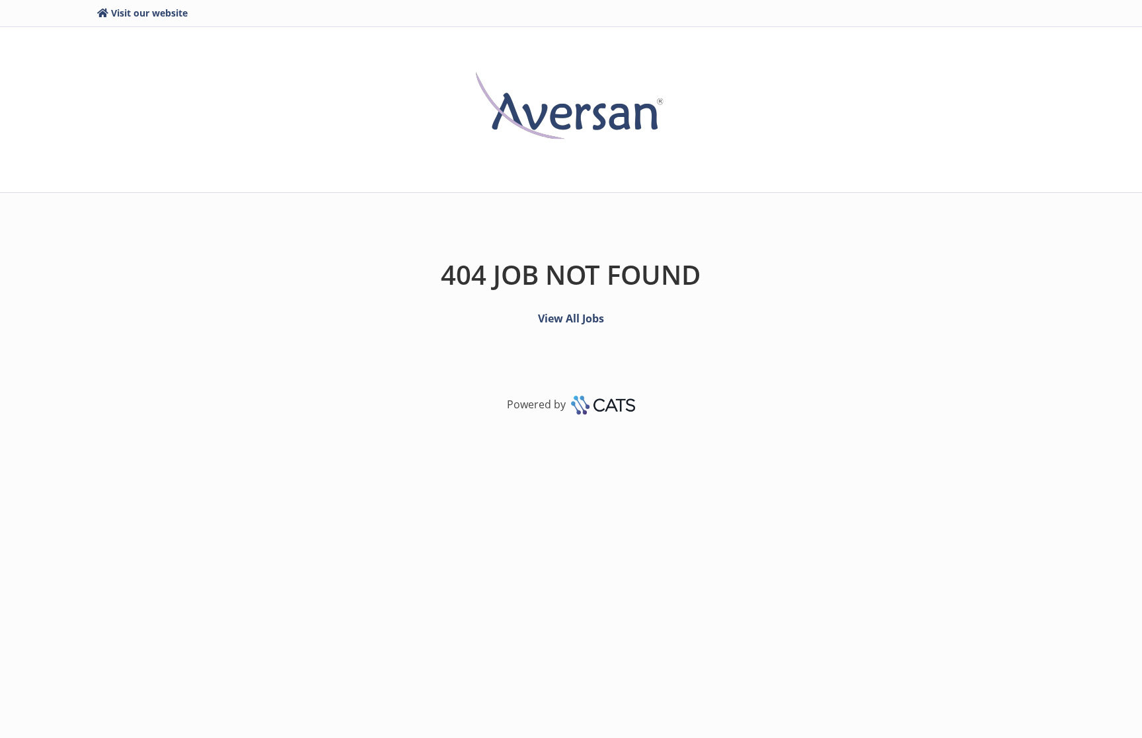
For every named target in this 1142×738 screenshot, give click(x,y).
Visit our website (149, 13)
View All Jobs (571, 318)
